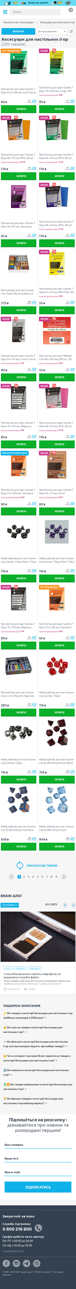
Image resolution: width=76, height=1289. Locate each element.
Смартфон (20, 968)
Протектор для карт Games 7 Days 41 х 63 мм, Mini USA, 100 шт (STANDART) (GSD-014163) (56, 290)
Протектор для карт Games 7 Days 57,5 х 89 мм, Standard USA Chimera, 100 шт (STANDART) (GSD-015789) (56, 625)
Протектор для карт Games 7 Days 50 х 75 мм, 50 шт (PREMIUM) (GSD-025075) (56, 491)
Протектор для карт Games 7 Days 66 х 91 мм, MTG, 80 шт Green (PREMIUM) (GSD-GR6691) (56, 156)
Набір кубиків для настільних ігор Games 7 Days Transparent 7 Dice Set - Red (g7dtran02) (56, 694)
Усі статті (51, 904)
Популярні (8, 905)
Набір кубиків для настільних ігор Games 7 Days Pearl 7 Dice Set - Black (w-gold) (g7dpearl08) (18, 560)
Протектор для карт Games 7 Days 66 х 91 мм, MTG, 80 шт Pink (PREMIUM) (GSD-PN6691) (57, 424)
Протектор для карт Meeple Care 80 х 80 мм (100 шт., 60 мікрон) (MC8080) (55, 357)
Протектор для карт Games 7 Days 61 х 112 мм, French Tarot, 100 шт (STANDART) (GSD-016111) (18, 357)
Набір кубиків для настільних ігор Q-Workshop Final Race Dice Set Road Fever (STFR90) (18, 828)
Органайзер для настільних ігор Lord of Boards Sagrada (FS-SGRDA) (17, 694)
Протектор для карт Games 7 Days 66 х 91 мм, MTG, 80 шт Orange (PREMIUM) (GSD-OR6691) (18, 156)
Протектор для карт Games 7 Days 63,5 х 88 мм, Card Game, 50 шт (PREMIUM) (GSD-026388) (18, 90)
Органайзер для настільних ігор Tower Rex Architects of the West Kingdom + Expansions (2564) (17, 291)
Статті (8, 968)
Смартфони (35, 968)
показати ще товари (42, 865)
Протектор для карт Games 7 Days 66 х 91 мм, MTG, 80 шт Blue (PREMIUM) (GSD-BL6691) (57, 223)
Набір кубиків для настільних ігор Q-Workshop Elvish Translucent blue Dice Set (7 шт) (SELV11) (56, 828)
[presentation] (65, 905)
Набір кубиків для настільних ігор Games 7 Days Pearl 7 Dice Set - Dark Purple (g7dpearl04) (56, 560)
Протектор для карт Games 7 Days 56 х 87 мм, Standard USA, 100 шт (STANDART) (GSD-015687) (18, 224)
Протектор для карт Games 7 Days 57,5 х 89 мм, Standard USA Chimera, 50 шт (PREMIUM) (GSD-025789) (18, 491)
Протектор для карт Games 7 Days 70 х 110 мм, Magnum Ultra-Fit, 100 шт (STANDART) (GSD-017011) (18, 424)
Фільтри (18, 31)
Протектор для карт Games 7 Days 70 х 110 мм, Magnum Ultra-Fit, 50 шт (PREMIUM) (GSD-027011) (18, 625)
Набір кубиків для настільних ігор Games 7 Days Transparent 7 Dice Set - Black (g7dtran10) (18, 761)
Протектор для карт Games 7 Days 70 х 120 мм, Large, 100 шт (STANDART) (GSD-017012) (56, 89)
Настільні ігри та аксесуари (18, 22)
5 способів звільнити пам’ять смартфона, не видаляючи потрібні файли (32, 975)
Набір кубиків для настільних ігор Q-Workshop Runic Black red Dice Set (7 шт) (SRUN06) (56, 761)
